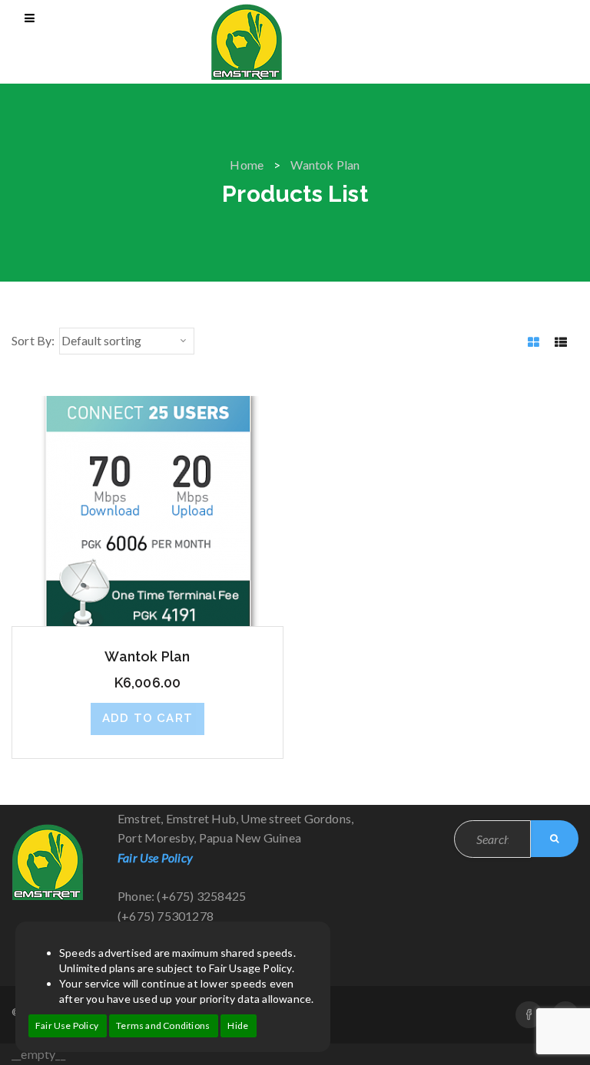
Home (247, 164)
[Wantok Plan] (147, 509)
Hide (237, 1025)
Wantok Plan (147, 656)
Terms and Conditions (163, 1025)
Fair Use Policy (66, 1025)
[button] (147, 719)
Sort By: (33, 340)
